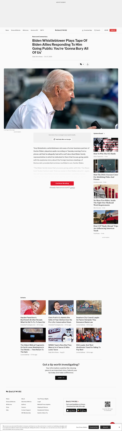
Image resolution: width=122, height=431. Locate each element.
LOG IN (106, 30)
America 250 (34, 30)
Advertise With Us (26, 401)
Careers (23, 407)
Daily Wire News (37, 56)
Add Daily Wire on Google (63, 139)
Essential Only (94, 427)
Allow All (105, 427)
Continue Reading (62, 183)
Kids (7, 410)
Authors (23, 404)
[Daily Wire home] (61, 30)
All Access (25, 30)
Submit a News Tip (42, 413)
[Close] (119, 427)
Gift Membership (26, 413)
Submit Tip (61, 377)
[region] (61, 427)
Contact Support (26, 410)
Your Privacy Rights (42, 399)
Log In (72, 188)
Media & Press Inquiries (43, 404)
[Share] (88, 64)
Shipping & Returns (42, 407)
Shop (7, 407)
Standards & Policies (43, 410)
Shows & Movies (15, 30)
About (23, 399)
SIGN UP (113, 30)
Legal (39, 401)
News (7, 30)
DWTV (42, 30)
